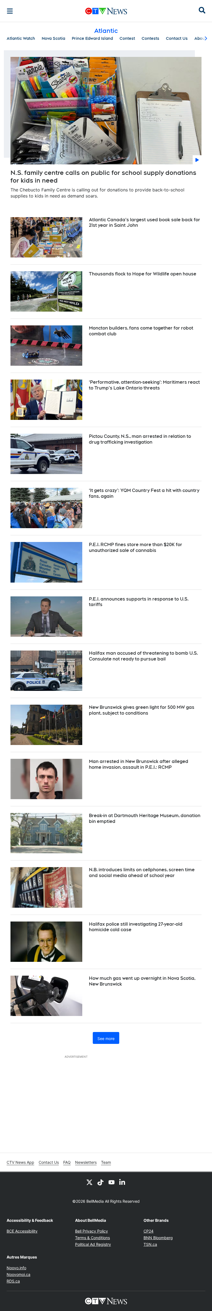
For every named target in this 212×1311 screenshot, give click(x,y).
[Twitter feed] (89, 1182)
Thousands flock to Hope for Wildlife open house (142, 274)
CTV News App (20, 1162)
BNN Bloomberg (158, 1237)
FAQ (67, 1162)
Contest (127, 38)
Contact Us (177, 38)
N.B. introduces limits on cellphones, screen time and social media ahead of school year (142, 872)
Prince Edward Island (92, 38)
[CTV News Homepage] (106, 11)
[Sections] (9, 11)
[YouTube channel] (111, 1182)
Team (106, 1162)
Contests (150, 38)
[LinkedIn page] (122, 1182)
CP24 (148, 1231)
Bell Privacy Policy (91, 1231)
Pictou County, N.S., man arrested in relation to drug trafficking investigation (140, 439)
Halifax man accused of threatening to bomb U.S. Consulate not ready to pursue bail (143, 656)
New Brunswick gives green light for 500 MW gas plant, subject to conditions (141, 710)
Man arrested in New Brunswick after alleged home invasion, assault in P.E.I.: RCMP (138, 764)
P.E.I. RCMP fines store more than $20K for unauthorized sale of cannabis (135, 547)
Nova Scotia (53, 38)
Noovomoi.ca (18, 1274)
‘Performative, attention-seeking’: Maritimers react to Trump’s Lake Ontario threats (144, 385)
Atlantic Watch (21, 38)
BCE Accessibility (22, 1231)
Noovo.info (16, 1267)
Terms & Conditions (92, 1237)
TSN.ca (150, 1244)
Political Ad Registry (93, 1244)
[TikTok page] (100, 1182)
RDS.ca (13, 1281)
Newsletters (86, 1162)
